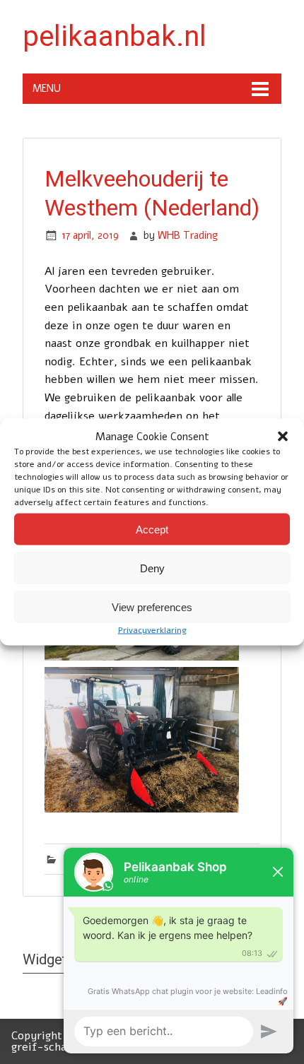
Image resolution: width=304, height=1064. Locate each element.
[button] (283, 437)
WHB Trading (188, 235)
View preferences (152, 607)
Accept (152, 529)
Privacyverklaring (152, 630)
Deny (152, 568)
